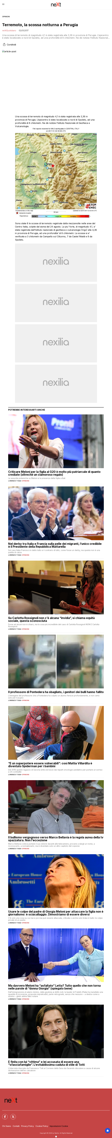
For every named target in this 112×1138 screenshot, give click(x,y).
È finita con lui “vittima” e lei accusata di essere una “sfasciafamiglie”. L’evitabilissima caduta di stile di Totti (46, 1063)
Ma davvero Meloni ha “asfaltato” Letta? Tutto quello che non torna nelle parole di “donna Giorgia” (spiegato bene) (54, 987)
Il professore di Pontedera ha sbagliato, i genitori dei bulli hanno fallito (56, 692)
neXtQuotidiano (9, 30)
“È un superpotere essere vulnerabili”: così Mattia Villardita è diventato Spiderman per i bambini (50, 765)
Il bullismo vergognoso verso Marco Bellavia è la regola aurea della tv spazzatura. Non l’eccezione (55, 839)
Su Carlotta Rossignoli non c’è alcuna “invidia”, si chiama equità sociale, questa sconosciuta (51, 619)
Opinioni (6, 17)
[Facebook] (3, 1115)
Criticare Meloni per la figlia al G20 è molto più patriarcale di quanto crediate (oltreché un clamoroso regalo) (54, 473)
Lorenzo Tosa (14, 481)
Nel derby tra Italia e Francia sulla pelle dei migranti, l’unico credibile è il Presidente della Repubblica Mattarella (55, 545)
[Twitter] (11, 1115)
